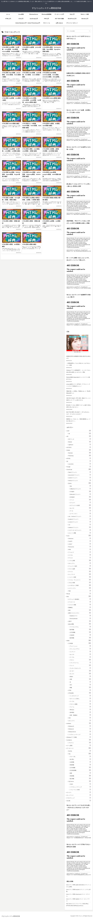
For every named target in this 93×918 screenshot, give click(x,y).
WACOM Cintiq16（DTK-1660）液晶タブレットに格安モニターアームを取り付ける (78, 399)
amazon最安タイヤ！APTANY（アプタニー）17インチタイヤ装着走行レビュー (78, 385)
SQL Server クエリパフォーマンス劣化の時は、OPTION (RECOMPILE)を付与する (77, 904)
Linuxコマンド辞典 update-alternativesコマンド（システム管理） (78, 885)
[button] (89, 31)
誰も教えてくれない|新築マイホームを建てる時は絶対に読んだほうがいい (78, 406)
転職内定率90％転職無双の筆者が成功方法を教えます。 (78, 357)
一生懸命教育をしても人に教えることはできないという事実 (78, 364)
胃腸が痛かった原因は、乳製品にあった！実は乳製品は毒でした (78, 392)
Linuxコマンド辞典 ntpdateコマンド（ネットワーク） (78, 900)
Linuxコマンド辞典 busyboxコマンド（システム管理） (78, 890)
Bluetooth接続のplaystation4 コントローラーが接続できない (78, 378)
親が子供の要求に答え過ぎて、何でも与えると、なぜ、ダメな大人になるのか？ (78, 413)
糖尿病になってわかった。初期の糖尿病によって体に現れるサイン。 (78, 420)
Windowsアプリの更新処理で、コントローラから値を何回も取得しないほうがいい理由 (78, 371)
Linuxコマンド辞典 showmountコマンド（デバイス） (78, 895)
